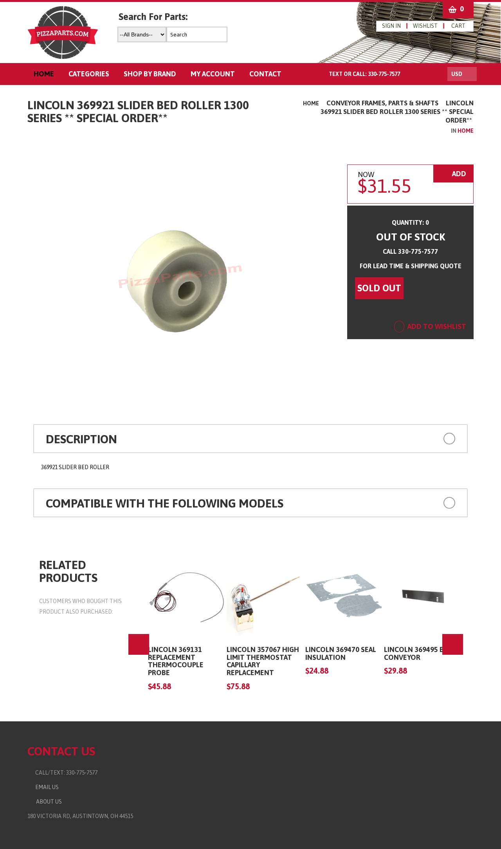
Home (311, 103)
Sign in (391, 26)
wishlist (425, 26)
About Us (48, 801)
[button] (414, 438)
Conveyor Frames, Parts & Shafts (382, 103)
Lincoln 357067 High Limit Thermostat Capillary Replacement (263, 661)
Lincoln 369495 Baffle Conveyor (423, 653)
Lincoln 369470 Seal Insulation (340, 653)
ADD (458, 174)
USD (456, 74)
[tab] (250, 438)
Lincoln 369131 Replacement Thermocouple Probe (176, 661)
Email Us (45, 787)
